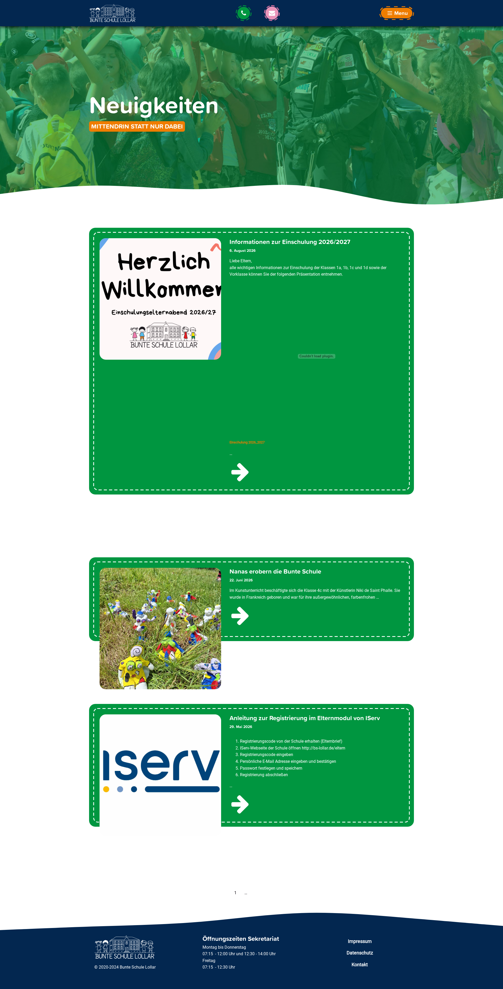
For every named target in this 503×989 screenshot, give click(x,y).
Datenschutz (360, 952)
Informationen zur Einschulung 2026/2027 (289, 242)
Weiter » (261, 892)
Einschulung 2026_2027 (247, 442)
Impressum (360, 941)
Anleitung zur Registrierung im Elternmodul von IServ (304, 718)
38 (250, 892)
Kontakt (360, 964)
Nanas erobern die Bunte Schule (275, 571)
